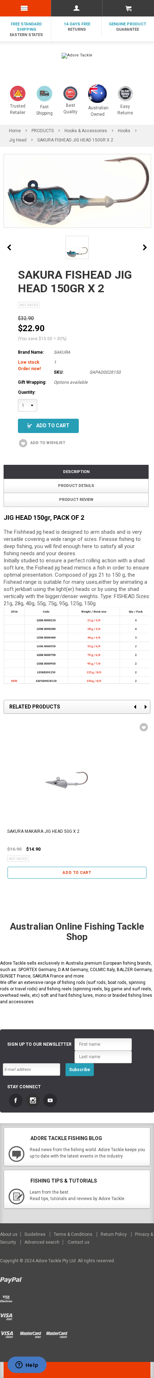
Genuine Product (127, 27)
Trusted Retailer (17, 109)
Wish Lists (143, 728)
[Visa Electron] (8, 1296)
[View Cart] (128, 8)
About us (9, 1234)
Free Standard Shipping (26, 29)
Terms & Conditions (73, 1234)
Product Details (76, 485)
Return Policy (114, 1234)
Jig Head (18, 140)
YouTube (50, 1100)
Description (76, 471)
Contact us (79, 1242)
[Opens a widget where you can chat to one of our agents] (27, 1365)
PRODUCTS (43, 130)
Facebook (16, 1100)
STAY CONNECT (24, 1086)
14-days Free (77, 27)
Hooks (124, 130)
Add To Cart (52, 425)
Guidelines (35, 1234)
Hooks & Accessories (85, 130)
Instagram (33, 1100)
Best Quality (70, 108)
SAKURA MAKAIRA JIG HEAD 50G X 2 (43, 831)
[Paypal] (12, 1278)
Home (15, 130)
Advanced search (41, 1242)
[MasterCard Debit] (33, 1332)
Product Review (76, 499)
